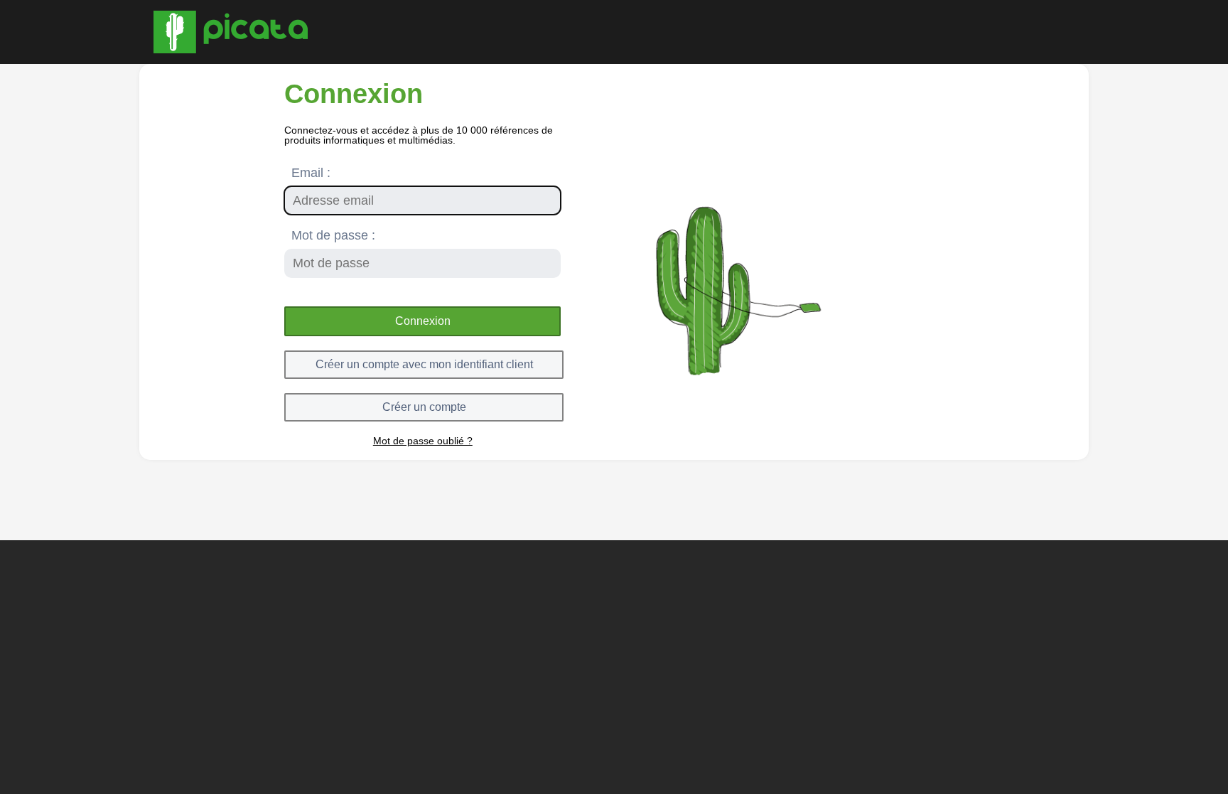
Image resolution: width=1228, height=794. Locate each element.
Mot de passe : (333, 235)
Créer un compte (424, 407)
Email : (310, 173)
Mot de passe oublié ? (423, 440)
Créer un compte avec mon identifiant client (424, 364)
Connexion (423, 321)
